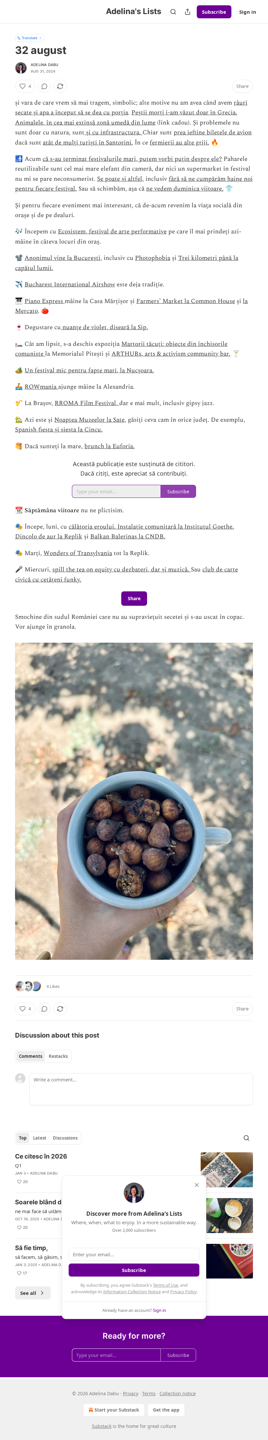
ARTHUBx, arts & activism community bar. (170, 354)
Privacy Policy (183, 1292)
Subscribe (214, 11)
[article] (134, 1170)
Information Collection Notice (132, 1292)
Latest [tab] (39, 1138)
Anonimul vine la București (62, 258)
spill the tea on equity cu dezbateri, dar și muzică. (121, 569)
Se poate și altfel (119, 179)
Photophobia (152, 258)
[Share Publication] (187, 11)
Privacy (130, 1393)
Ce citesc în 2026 (41, 1156)
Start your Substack (116, 1410)
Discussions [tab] (65, 1138)
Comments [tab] (30, 1056)
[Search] (173, 11)
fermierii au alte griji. (179, 142)
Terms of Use (165, 1285)
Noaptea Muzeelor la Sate (89, 420)
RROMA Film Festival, (87, 403)
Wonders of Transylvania (77, 553)
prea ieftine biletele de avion (213, 132)
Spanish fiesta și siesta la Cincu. (59, 429)
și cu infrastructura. (113, 132)
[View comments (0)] (44, 86)
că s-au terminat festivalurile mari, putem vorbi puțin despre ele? (132, 159)
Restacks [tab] (58, 1056)
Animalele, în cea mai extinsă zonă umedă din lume (85, 122)
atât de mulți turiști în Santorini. (88, 142)
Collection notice (177, 1393)
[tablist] (43, 1056)
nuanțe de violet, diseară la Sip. (104, 327)
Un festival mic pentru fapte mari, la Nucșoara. (89, 370)
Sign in (247, 11)
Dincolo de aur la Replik (48, 536)
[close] (197, 1185)
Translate (29, 37)
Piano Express (45, 301)
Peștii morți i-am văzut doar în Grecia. (184, 112)
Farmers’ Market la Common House (185, 301)
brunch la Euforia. (109, 446)
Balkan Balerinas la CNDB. (127, 536)
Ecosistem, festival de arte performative (112, 231)
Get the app (166, 1410)
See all (28, 1293)
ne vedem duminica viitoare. (185, 189)
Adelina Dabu (44, 64)
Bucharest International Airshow (70, 284)
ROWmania (41, 387)
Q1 (18, 1165)
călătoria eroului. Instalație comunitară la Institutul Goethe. (151, 527)
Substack (101, 1426)
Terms (149, 1393)
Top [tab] (22, 1138)
